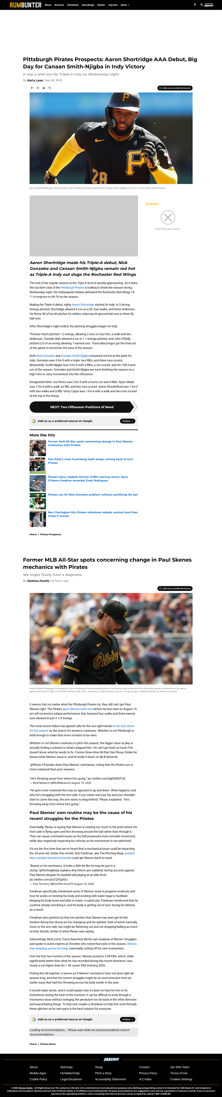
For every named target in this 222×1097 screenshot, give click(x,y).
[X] (201, 4)
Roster (101, 4)
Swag (99, 1067)
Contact (144, 1067)
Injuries (112, 4)
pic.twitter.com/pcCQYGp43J (49, 879)
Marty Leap (35, 80)
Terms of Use (179, 1073)
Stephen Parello (38, 580)
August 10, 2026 (84, 884)
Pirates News (48, 1044)
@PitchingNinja (49, 870)
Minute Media (26, 1088)
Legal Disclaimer (71, 1079)
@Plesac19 (37, 764)
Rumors (59, 4)
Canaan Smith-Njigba (75, 355)
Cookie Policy (38, 1079)
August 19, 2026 (81, 783)
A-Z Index (145, 1079)
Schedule (73, 4)
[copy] (49, 88)
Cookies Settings (181, 1079)
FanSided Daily (70, 1073)
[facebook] (195, 4)
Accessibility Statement (110, 1079)
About (34, 1067)
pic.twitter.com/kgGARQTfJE (106, 778)
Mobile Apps (38, 1073)
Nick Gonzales (45, 355)
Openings (66, 1067)
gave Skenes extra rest (78, 709)
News (48, 4)
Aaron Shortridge (83, 304)
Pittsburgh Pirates (72, 287)
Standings (88, 4)
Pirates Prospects (50, 534)
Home (33, 534)
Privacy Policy (148, 1073)
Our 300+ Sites (179, 1067)
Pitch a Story (103, 1073)
